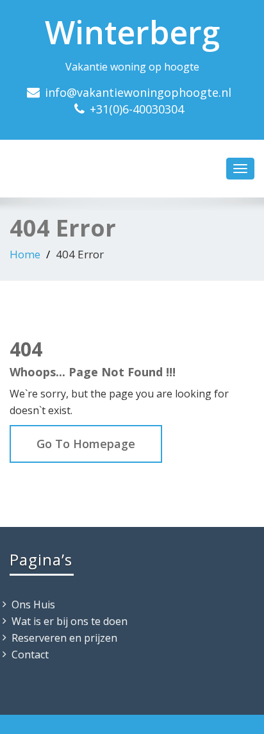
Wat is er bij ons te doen (70, 621)
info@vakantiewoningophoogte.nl (138, 92)
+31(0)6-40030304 (137, 109)
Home (25, 254)
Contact (30, 654)
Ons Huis (33, 604)
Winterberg (132, 32)
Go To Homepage (86, 443)
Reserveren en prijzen (64, 638)
